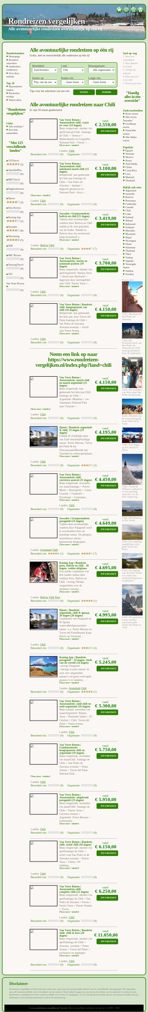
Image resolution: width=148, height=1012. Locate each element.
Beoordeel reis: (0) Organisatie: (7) (64, 248)
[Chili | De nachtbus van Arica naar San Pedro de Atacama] (132, 387)
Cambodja (130, 203)
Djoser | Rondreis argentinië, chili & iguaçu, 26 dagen (74, 613)
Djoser (11, 198)
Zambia (129, 270)
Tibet (128, 254)
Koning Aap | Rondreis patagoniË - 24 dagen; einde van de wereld (75, 660)
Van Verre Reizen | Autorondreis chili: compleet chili (70, 889)
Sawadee (12, 226)
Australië (130, 193)
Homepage (14, 56)
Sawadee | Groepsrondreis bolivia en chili (74, 215)
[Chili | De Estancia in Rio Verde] (132, 515)
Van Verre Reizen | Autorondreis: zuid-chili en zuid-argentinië (75, 704)
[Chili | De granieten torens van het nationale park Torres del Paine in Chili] (132, 614)
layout (64, 1008)
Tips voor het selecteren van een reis (49, 91)
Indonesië (130, 224)
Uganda (129, 260)
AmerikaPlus (15, 170)
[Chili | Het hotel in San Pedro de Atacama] (132, 311)
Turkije (129, 257)
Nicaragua (130, 240)
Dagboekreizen (16, 188)
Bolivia (129, 197)
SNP (10, 245)
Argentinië (130, 190)
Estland (129, 217)
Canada (129, 207)
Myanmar (130, 233)
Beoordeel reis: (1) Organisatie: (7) (64, 553)
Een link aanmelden (12, 131)
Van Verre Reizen (15, 283)
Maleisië (130, 177)
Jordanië (129, 227)
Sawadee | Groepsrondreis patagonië (74, 520)
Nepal (128, 237)
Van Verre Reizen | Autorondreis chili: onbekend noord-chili (71, 166)
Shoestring (13, 236)
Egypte (129, 150)
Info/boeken (108, 131)
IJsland (129, 220)
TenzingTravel (16, 264)
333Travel (13, 160)
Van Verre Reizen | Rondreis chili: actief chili (75, 843)
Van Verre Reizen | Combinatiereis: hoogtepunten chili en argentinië (72, 748)
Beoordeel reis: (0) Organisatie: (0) (64, 154)
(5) (21, 240)
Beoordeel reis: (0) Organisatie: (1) (64, 600)
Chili (128, 210)
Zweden (129, 274)
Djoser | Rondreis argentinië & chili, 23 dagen (75, 429)
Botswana (130, 200)
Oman (128, 244)
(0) (21, 173)
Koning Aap (14, 217)
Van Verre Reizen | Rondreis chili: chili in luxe (75, 931)
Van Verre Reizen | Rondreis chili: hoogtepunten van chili (75, 307)
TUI (10, 273)
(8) (21, 230)
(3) (21, 202)
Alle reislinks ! (16, 126)
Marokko (130, 230)
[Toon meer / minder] (69, 145)
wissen (84, 92)
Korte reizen (131, 113)
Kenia (128, 160)
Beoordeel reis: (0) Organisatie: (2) (64, 465)
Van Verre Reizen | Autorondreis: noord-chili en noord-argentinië (74, 380)
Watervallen (14, 100)
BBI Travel (14, 179)
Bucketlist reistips (13, 95)
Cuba (128, 214)
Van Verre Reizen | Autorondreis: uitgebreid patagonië (73, 797)
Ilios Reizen (14, 207)
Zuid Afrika (131, 163)
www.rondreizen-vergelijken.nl (45, 1008)
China (128, 167)
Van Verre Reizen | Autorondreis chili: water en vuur (74, 122)
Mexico (129, 157)
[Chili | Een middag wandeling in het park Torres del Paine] (132, 538)
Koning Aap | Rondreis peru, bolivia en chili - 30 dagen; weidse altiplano (74, 565)
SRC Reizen (14, 255)
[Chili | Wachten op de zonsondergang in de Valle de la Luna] (132, 413)
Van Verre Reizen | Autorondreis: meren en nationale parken (73, 261)
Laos (127, 173)
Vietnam (129, 153)
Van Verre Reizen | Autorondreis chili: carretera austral (70, 477)
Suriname (130, 247)
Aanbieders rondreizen (13, 68)
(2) (21, 164)
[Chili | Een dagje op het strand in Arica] (132, 442)
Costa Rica (131, 170)
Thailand (130, 180)
